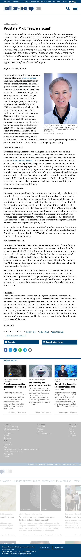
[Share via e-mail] (30, 350)
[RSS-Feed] (75, 1)
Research (7, 438)
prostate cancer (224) (16, 335)
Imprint (6, 456)
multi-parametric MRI (23, 160)
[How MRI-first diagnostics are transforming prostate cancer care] (66, 371)
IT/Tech (6, 436)
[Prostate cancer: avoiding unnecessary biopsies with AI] (15, 371)
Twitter (71, 429)
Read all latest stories (54, 342)
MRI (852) (44, 331)
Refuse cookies (44, 548)
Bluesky (72, 431)
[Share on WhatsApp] (20, 350)
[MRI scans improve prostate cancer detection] (40, 371)
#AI (9, 412)
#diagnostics (73, 412)
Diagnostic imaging (11, 427)
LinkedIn (72, 433)
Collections (41, 427)
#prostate (48, 412)
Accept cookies (58, 548)
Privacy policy (9, 454)
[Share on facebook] (5, 350)
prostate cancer (29, 77)
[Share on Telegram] (25, 350)
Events (48, 2)
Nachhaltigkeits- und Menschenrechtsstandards (21, 449)
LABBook (25, 2)
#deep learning (21, 412)
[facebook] (70, 1)
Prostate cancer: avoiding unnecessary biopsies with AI (15, 387)
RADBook (32, 2)
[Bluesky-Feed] (73, 1)
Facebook (72, 427)
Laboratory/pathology (12, 429)
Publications (16, 2)
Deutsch (7, 2)
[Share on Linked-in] (15, 350)
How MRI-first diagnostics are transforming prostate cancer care (65, 387)
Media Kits (41, 2)
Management (9, 433)
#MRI (42, 412)
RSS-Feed (72, 436)
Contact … (11, 342)
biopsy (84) (31, 331)
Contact (64, 2)
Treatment (7, 431)
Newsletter (56, 2)
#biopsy (13, 412)
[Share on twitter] (10, 350)
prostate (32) (58, 331)
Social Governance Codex (13, 451)
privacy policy (18, 551)
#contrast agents (63, 412)
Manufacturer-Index (44, 433)
